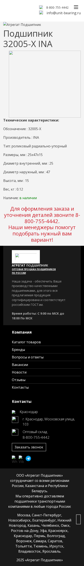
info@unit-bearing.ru (64, 13)
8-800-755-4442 (57, 7)
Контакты (20, 387)
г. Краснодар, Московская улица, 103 (49, 422)
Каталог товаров (26, 342)
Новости (19, 372)
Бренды (18, 349)
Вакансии (20, 364)
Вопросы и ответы (28, 357)
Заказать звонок (29, 447)
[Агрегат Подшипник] (22, 23)
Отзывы (18, 379)
